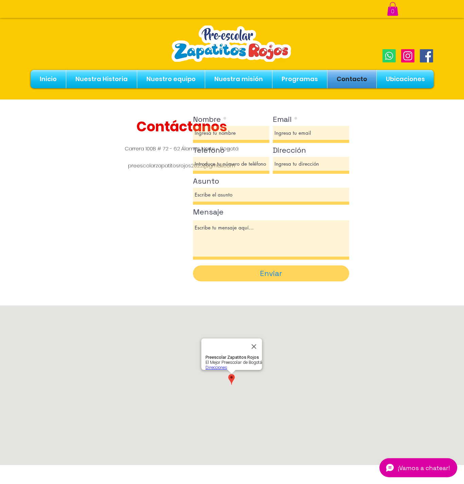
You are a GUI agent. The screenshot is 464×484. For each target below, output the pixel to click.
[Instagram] (407, 55)
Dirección (289, 150)
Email (282, 119)
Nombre (207, 119)
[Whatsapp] (389, 55)
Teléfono (209, 150)
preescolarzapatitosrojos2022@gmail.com (181, 165)
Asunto (206, 181)
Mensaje (208, 212)
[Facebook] (426, 55)
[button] (392, 9)
